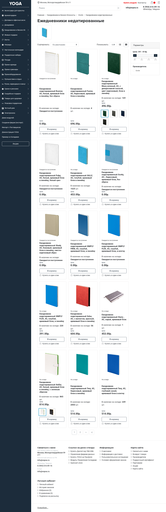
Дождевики (9, 25)
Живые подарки (11, 35)
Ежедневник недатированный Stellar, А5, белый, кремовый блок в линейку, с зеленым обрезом (51, 387)
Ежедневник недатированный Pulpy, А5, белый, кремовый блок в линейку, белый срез (51, 176)
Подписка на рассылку (49, 496)
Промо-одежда (10, 65)
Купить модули (130, 3)
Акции (16, 144)
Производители (139, 457)
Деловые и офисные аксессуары (15, 20)
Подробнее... (42, 508)
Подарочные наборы (13, 55)
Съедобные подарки (13, 94)
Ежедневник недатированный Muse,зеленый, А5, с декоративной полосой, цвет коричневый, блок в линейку (113, 87)
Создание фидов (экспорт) (12, 123)
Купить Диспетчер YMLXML (82, 451)
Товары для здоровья (13, 98)
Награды (8, 45)
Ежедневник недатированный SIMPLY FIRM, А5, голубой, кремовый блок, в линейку (83, 247)
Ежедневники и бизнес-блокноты (15, 30)
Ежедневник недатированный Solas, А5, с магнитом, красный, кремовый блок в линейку (83, 317)
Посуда (7, 60)
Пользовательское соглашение (115, 457)
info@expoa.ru (43, 460)
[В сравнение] (64, 56)
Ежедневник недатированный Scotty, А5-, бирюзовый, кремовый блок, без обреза (113, 177)
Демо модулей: (8, 118)
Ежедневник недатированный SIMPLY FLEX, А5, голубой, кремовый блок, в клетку (113, 247)
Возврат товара (139, 454)
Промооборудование (13, 74)
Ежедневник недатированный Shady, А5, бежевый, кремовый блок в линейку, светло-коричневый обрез (50, 248)
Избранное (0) (45, 490)
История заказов (46, 487)
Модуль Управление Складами (83, 460)
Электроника (10, 113)
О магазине (106, 451)
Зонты (7, 40)
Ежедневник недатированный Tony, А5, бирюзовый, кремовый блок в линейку (83, 390)
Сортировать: (43, 44)
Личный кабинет (46, 484)
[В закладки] (64, 51)
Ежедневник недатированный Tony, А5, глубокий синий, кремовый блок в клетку (114, 390)
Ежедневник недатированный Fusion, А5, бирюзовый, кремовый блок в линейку (83, 92)
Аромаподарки (10, 15)
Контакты (142, 3)
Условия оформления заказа (114, 460)
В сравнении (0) (46, 493)
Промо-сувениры (11, 69)
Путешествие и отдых (13, 79)
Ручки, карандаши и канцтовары (15, 84)
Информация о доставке (112, 454)
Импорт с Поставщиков (11, 127)
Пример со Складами (10, 137)
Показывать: (103, 44)
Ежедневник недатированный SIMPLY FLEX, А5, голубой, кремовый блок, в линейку (51, 317)
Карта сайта (138, 469)
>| (92, 432)
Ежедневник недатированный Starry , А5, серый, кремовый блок (114, 317)
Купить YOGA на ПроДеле (81, 457)
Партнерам (137, 463)
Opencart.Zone (76, 463)
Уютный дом (10, 108)
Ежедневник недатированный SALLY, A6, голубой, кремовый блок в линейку (82, 176)
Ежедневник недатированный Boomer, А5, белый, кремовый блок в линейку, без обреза (51, 92)
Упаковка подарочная (13, 103)
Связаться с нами (140, 451)
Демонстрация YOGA (10, 132)
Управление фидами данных (82, 454)
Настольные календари (14, 50)
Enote (138, 71)
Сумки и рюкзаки (11, 89)
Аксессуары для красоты (14, 11)
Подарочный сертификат (143, 460)
